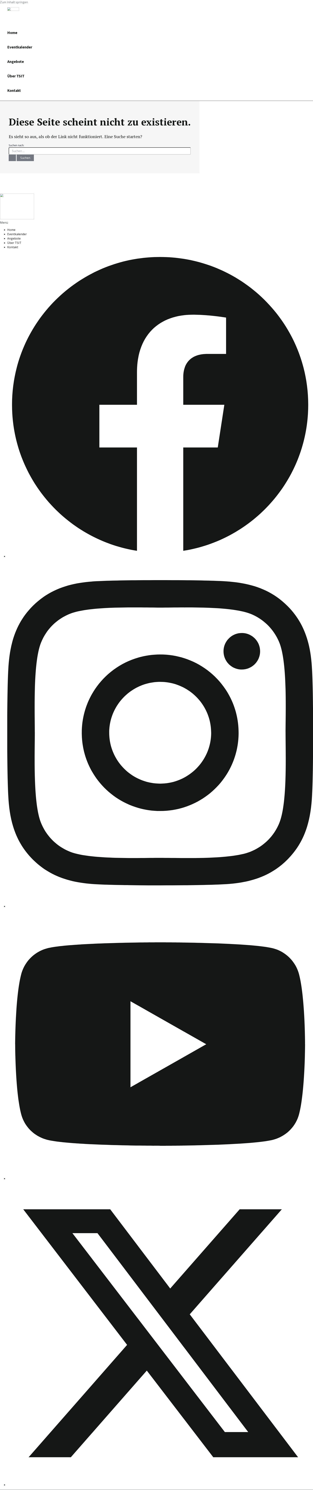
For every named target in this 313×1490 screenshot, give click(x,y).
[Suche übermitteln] (12, 158)
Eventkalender (19, 47)
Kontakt (14, 90)
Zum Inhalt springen (14, 2)
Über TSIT (15, 76)
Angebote (15, 61)
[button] (156, 222)
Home (12, 32)
